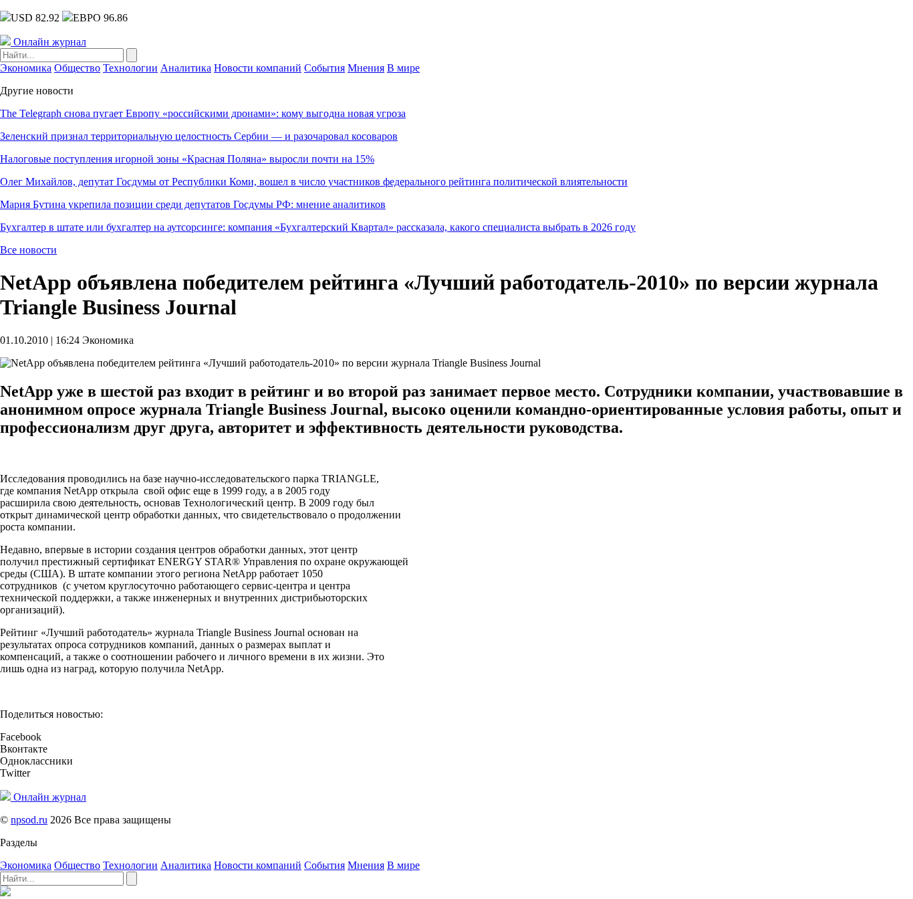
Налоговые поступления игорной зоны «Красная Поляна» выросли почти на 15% (187, 159)
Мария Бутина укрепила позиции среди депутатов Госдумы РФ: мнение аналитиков (193, 204)
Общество (77, 68)
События (324, 68)
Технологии (130, 68)
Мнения (366, 68)
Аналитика (185, 68)
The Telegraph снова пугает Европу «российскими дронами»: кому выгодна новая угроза (203, 113)
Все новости (28, 250)
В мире (403, 68)
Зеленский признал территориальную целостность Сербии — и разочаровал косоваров (199, 136)
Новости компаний (257, 68)
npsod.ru (29, 819)
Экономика (25, 68)
